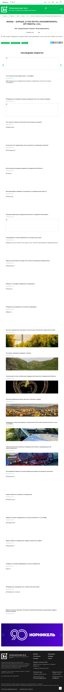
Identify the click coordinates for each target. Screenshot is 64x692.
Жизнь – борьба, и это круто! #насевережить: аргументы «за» (46, 16)
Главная (5, 16)
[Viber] (60, 43)
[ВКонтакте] (53, 43)
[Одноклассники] (55, 43)
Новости (12, 16)
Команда (50, 656)
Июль (23, 16)
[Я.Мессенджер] (51, 43)
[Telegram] (57, 43)
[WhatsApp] (62, 43)
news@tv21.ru (55, 678)
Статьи (50, 658)
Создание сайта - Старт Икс (26, 689)
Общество (24, 43)
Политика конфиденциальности (9, 689)
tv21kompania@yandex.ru (39, 678)
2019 (18, 16)
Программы (51, 654)
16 (27, 16)
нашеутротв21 (5, 43)
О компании (36, 656)
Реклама (35, 658)
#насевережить (16, 43)
